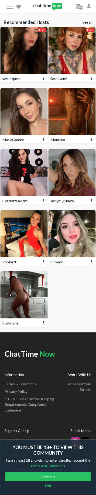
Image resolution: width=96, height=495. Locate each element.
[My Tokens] (79, 6)
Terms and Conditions (47, 466)
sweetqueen (11, 78)
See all (87, 22)
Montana (57, 139)
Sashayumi (58, 78)
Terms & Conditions (20, 384)
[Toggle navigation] (9, 6)
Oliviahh (57, 262)
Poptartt (9, 262)
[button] (89, 6)
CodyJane (10, 323)
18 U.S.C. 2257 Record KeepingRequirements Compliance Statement (29, 404)
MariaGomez (13, 139)
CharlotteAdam (14, 201)
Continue (48, 476)
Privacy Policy (16, 391)
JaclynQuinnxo (62, 201)
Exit (48, 485)
